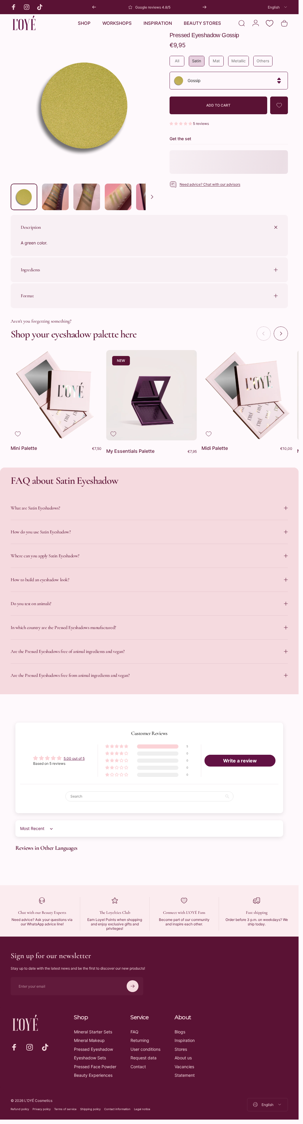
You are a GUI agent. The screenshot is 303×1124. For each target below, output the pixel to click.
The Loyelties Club (114, 912)
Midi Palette (215, 448)
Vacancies (184, 1066)
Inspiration (185, 1040)
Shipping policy (90, 1109)
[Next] (204, 7)
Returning (139, 1040)
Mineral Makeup (89, 1040)
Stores (181, 1049)
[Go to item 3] (86, 197)
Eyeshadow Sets (90, 1057)
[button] (181, 123)
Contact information (117, 1109)
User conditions (145, 1049)
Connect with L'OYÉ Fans (184, 912)
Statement (185, 1075)
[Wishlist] (269, 23)
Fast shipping (256, 912)
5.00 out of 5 (74, 758)
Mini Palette (24, 448)
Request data (143, 1057)
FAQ (134, 1031)
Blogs (180, 1031)
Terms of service (65, 1109)
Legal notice (142, 1109)
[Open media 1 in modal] (84, 105)
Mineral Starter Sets (93, 1031)
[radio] (177, 61)
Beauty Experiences (93, 1075)
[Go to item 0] (24, 197)
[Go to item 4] (118, 197)
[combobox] (278, 7)
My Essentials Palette (130, 451)
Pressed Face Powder (95, 1066)
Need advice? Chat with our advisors (210, 184)
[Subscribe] (132, 986)
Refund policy (20, 1109)
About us (183, 1057)
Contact (138, 1066)
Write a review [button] (240, 761)
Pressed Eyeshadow (93, 1049)
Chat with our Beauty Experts (42, 912)
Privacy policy (42, 1109)
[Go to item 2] (55, 197)
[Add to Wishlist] (279, 105)
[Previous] (94, 7)
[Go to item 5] (149, 197)
